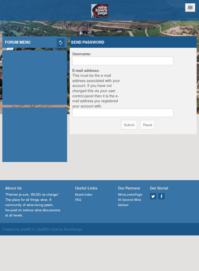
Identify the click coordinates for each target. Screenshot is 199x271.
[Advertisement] (35, 76)
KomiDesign (73, 229)
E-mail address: (86, 70)
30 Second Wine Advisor (129, 202)
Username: (81, 53)
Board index (83, 194)
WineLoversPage (130, 194)
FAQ (78, 199)
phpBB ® (28, 229)
